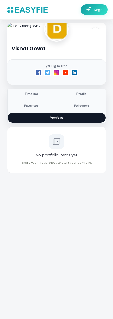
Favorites (31, 105)
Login (94, 9)
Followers (81, 105)
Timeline (31, 94)
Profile (81, 94)
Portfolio (56, 118)
